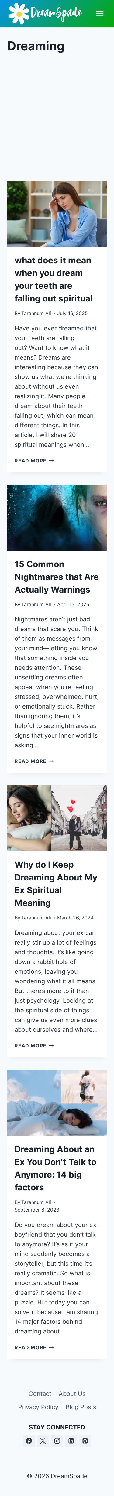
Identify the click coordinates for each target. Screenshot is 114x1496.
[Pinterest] (85, 1441)
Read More (34, 461)
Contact (40, 1393)
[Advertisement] (57, 118)
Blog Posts (81, 1407)
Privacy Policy (38, 1407)
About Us (72, 1393)
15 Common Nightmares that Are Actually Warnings (57, 577)
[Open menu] (99, 13)
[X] (43, 1441)
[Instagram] (57, 1441)
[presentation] (57, 214)
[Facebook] (29, 1441)
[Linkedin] (71, 1441)
